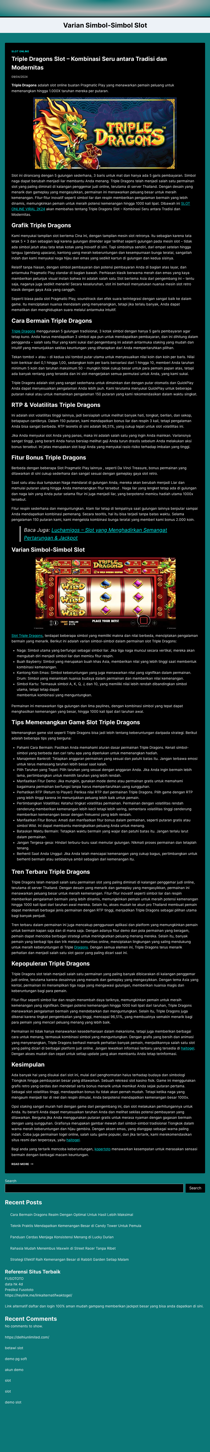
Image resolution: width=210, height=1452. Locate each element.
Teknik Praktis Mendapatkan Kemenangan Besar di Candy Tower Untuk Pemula (75, 1226)
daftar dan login (42, 1306)
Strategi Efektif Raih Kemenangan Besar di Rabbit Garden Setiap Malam (69, 1259)
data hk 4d (14, 1284)
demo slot (13, 1402)
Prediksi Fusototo (19, 1290)
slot (8, 1380)
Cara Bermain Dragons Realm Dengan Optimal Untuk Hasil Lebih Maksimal (71, 1215)
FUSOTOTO (14, 1279)
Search (10, 1181)
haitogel (73, 1140)
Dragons (81, 947)
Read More (22, 1164)
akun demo (14, 1370)
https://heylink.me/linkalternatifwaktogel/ (38, 1295)
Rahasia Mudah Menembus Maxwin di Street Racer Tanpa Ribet (63, 1248)
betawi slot (14, 1348)
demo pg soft (16, 1359)
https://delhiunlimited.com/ (27, 1337)
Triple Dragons (23, 331)
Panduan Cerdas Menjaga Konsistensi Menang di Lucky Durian (62, 1237)
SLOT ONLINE (20, 51)
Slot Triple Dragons (27, 636)
